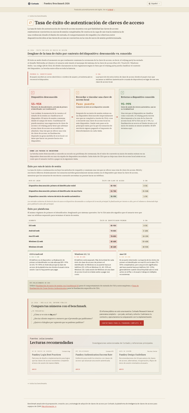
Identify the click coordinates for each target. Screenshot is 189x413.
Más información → (49, 406)
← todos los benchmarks (37, 16)
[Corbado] (33, 3)
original (110, 9)
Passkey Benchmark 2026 (57, 3)
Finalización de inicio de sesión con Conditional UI (57, 285)
